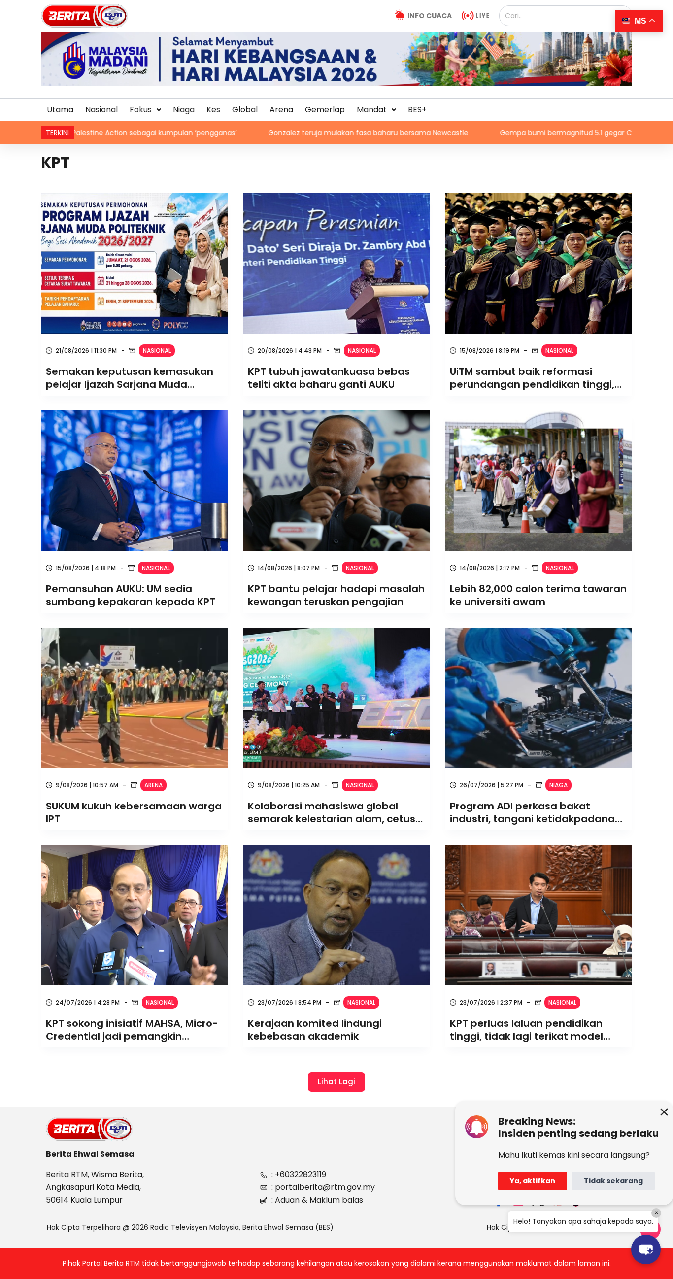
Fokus (141, 109)
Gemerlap (325, 109)
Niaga (184, 109)
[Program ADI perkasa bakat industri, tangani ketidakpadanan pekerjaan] (538, 698)
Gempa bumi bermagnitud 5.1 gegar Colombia (467, 132)
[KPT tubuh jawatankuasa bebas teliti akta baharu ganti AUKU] (336, 263)
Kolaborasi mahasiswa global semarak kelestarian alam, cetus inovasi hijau (331, 812)
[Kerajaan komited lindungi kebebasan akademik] (336, 915)
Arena (281, 109)
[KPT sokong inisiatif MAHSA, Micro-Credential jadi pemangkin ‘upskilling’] (134, 915)
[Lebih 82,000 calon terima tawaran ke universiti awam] (538, 480)
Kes (213, 109)
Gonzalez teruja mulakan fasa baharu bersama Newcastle (256, 132)
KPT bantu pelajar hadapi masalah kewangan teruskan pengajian (336, 595)
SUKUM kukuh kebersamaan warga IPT (134, 812)
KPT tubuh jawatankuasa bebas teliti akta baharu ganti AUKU (329, 378)
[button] (145, 110)
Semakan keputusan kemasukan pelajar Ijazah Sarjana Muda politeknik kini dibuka (129, 378)
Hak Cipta (503, 1227)
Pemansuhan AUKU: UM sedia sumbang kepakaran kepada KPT (130, 595)
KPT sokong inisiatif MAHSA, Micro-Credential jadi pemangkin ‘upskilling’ (132, 1030)
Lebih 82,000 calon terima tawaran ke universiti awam (538, 595)
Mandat (372, 109)
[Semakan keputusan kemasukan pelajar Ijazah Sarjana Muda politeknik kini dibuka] (134, 263)
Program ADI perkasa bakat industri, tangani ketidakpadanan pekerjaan (535, 812)
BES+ (417, 109)
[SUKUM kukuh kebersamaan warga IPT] (134, 698)
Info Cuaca (429, 16)
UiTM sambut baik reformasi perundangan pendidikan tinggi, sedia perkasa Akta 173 (532, 378)
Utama (60, 109)
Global (245, 109)
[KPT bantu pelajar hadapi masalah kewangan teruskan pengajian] (336, 480)
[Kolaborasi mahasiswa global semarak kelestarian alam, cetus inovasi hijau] (336, 698)
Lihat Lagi (336, 1082)
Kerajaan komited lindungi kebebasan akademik (315, 1030)
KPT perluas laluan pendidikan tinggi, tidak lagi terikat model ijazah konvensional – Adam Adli (532, 1030)
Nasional (101, 109)
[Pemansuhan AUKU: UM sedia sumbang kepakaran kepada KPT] (134, 480)
